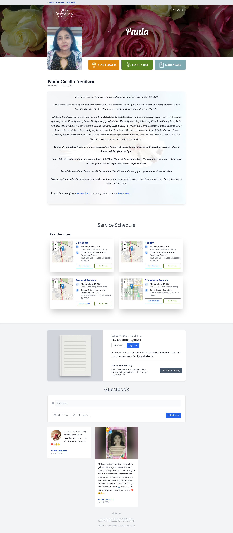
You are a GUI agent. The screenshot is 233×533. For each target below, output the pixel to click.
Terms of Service (124, 521)
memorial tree (83, 193)
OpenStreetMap (119, 525)
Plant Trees (103, 266)
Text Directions (84, 266)
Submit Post (173, 415)
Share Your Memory (171, 370)
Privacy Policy (109, 521)
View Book (118, 345)
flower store (123, 193)
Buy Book (133, 345)
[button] (62, 249)
